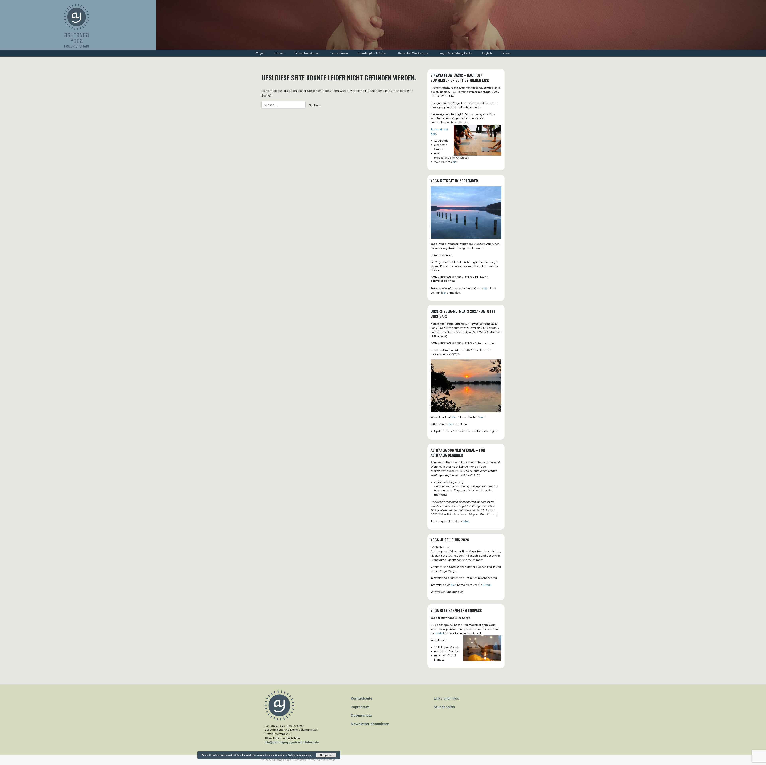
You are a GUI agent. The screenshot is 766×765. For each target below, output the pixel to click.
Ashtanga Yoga (281, 759)
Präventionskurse (306, 53)
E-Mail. (487, 585)
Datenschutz (361, 715)
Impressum (360, 706)
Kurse (279, 53)
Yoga (259, 53)
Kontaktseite (361, 698)
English (487, 53)
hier (455, 162)
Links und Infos (446, 698)
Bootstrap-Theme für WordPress (314, 759)
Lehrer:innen (339, 53)
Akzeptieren (326, 755)
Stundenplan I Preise (372, 53)
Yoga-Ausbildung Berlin (456, 53)
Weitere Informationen (300, 755)
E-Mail (440, 633)
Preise (505, 53)
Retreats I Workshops (413, 53)
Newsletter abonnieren (370, 723)
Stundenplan (444, 706)
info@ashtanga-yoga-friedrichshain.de (292, 742)
